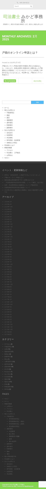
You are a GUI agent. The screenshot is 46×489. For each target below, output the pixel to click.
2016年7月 (8, 307)
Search (17, 6)
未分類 (6, 369)
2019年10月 (8, 264)
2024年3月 (8, 217)
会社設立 (10, 133)
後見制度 (7, 364)
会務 (5, 349)
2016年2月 (8, 319)
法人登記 (7, 374)
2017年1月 (8, 299)
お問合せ (10, 155)
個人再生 (12, 434)
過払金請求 (12, 441)
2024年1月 (8, 222)
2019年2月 (8, 279)
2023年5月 (8, 229)
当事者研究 (8, 362)
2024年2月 (8, 219)
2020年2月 (8, 259)
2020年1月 (8, 262)
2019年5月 (8, 274)
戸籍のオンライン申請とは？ (20, 52)
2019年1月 (8, 282)
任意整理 (12, 431)
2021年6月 (8, 242)
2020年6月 (8, 254)
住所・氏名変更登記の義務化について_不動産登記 (21, 185)
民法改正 (7, 372)
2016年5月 (8, 312)
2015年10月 (8, 329)
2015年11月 (8, 327)
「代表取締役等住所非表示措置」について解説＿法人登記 (23, 182)
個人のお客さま (9, 110)
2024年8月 (8, 212)
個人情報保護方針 (10, 456)
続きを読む (38, 81)
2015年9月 (8, 332)
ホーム (6, 108)
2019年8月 (8, 267)
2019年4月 (8, 277)
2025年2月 (8, 204)
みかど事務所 (23, 19)
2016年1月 (8, 322)
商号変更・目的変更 (13, 140)
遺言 (8, 118)
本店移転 (10, 138)
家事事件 (10, 128)
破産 (10, 439)
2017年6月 (8, 297)
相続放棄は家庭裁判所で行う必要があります (19, 180)
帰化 (5, 359)
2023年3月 (8, 234)
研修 (5, 384)
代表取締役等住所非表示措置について (17, 187)
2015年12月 (8, 324)
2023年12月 (8, 224)
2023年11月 (8, 227)
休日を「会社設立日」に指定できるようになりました (22, 175)
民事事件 (10, 125)
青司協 (6, 389)
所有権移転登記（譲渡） (17, 424)
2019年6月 (8, 272)
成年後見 (10, 123)
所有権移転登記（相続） (17, 421)
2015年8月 (8, 334)
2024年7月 (8, 214)
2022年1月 (8, 239)
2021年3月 (8, 247)
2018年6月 (8, 289)
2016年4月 (8, 314)
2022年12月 (8, 237)
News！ (7, 158)
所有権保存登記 (14, 419)
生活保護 (7, 377)
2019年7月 (8, 269)
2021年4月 (8, 244)
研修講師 (7, 387)
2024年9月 (8, 209)
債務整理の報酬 (14, 436)
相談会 (6, 382)
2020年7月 (8, 252)
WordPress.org (28, 486)
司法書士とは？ (9, 145)
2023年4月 (8, 232)
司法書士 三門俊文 (13, 153)
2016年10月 (8, 304)
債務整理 (10, 120)
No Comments (9, 81)
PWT (15, 486)
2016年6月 (8, 309)
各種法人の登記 (12, 143)
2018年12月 (8, 284)
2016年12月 (8, 302)
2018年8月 (8, 287)
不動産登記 (10, 113)
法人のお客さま (9, 130)
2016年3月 (8, 317)
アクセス (10, 150)
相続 (8, 115)
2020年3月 (8, 257)
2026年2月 (8, 202)
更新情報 (7, 367)
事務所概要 (8, 148)
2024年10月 (8, 207)
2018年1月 (8, 294)
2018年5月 (8, 292)
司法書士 (10, 411)
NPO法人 (7, 344)
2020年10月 (8, 249)
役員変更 (10, 135)
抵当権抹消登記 (14, 426)
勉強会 (6, 354)
